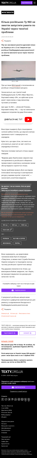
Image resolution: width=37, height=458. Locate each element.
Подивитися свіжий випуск (18, 391)
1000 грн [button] (24, 225)
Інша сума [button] (6, 230)
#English (4, 417)
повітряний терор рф (9, 316)
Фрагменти (4, 410)
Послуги (4, 424)
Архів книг (4, 446)
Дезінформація (6, 428)
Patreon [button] (6, 238)
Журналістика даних (7, 421)
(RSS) (6, 408)
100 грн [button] (5, 225)
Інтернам (4, 433)
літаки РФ (14, 313)
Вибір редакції (5, 415)
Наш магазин (5, 439)
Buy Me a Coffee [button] (19, 238)
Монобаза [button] (7, 243)
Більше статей (7, 341)
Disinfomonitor (5, 430)
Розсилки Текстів (6, 412)
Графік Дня (4, 441)
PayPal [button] (17, 243)
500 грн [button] (14, 225)
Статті (3, 408)
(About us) (10, 406)
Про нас (3, 406)
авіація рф (5, 313)
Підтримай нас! (6, 437)
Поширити (7, 41)
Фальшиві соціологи (7, 426)
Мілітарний (16, 85)
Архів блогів (5, 444)
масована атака (25, 313)
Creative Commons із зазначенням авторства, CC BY (18, 451)
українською (13, 453)
